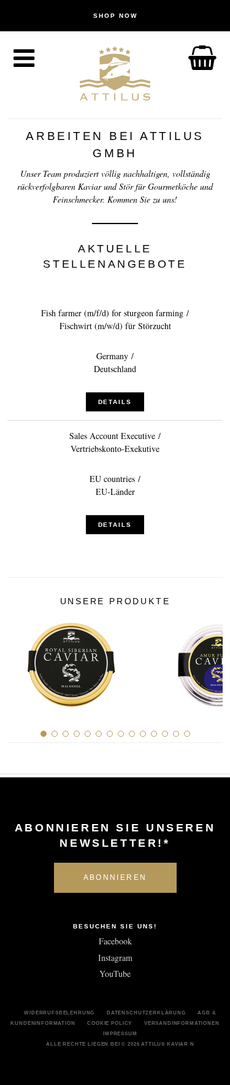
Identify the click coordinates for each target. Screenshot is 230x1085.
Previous (21, 660)
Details (115, 402)
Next (209, 660)
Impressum (120, 1033)
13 (176, 734)
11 (154, 734)
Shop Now (115, 15)
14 (187, 734)
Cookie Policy (109, 1023)
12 (165, 734)
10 (143, 734)
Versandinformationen (182, 1023)
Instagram (115, 957)
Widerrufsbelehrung (59, 1012)
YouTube (115, 973)
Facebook (115, 941)
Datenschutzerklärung (146, 1012)
